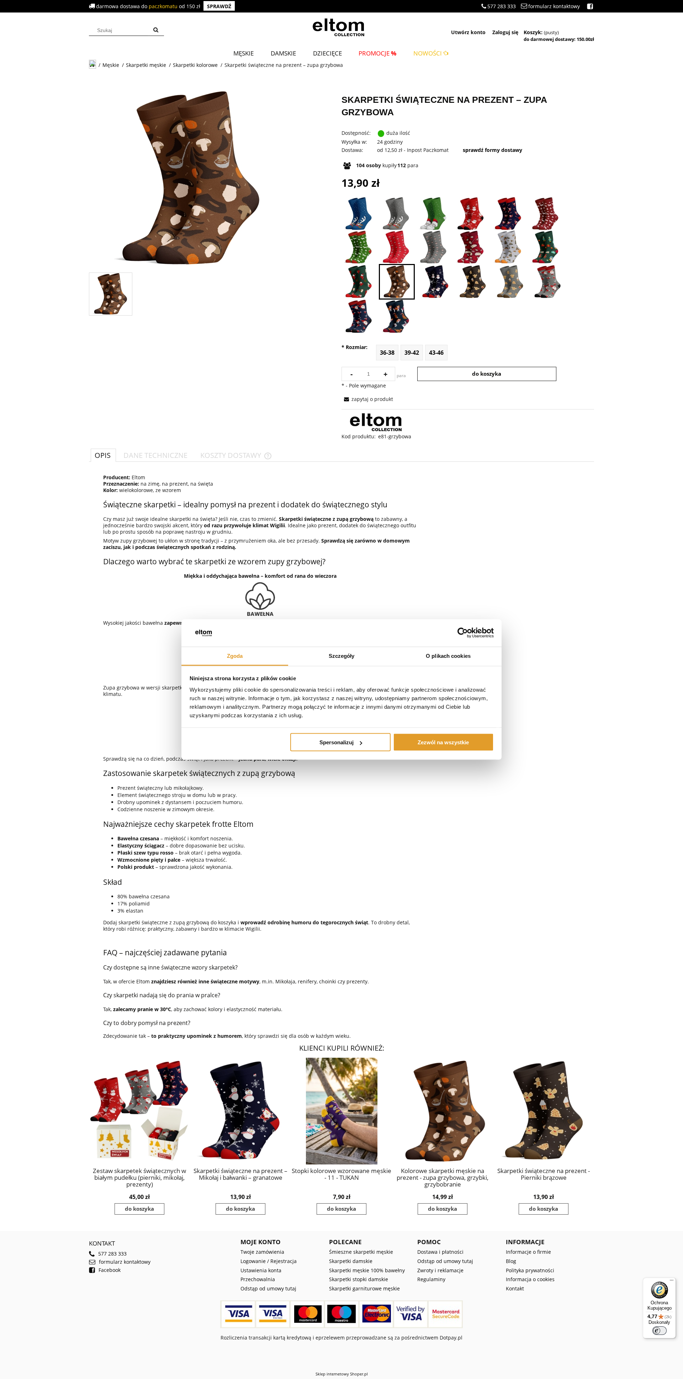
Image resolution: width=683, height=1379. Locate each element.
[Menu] (671, 1282)
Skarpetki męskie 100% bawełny (367, 1270)
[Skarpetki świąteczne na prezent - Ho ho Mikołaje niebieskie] (358, 316)
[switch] (659, 1330)
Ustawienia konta (260, 1270)
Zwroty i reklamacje (440, 1270)
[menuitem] (243, 53)
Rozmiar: (354, 347)
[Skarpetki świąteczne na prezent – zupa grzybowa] (397, 282)
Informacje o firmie (528, 1251)
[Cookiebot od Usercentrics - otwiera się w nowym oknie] (462, 633)
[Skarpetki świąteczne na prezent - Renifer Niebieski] (358, 214)
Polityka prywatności (530, 1270)
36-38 (387, 352)
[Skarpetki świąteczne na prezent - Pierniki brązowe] (472, 281)
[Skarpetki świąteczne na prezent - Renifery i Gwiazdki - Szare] (433, 247)
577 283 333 (501, 6)
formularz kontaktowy (554, 6)
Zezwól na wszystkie (443, 742)
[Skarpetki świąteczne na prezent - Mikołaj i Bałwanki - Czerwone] (470, 214)
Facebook (110, 1270)
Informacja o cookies (530, 1279)
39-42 (411, 352)
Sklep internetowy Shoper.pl (342, 1374)
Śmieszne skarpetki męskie (361, 1251)
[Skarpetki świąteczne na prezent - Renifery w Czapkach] (508, 214)
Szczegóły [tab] (342, 655)
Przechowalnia (257, 1279)
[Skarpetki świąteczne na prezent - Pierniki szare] (510, 281)
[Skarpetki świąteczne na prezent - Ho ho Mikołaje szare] (547, 281)
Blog (511, 1261)
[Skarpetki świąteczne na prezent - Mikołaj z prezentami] (358, 281)
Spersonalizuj (336, 742)
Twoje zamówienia (262, 1251)
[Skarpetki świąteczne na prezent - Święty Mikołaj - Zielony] (433, 214)
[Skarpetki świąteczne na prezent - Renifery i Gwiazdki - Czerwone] (396, 247)
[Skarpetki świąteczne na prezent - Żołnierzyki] (545, 247)
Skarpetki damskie (350, 1261)
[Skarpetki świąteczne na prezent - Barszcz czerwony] (470, 247)
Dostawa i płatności (440, 1251)
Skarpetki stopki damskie (358, 1279)
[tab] (103, 455)
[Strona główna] (341, 26)
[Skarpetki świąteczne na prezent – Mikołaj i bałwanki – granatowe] (435, 281)
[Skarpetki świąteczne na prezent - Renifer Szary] (396, 214)
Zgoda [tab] (235, 655)
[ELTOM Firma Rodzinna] (379, 421)
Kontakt (515, 1288)
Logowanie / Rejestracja (268, 1261)
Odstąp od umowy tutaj (268, 1288)
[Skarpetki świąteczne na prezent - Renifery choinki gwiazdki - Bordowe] (545, 214)
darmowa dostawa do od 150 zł (163, 6)
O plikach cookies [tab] (448, 655)
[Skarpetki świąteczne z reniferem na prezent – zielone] (358, 247)
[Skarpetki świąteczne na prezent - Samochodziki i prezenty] (508, 247)
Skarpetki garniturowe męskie (364, 1288)
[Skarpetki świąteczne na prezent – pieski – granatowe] (396, 316)
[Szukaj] (156, 30)
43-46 (436, 352)
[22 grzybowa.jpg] (110, 294)
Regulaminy (431, 1279)
